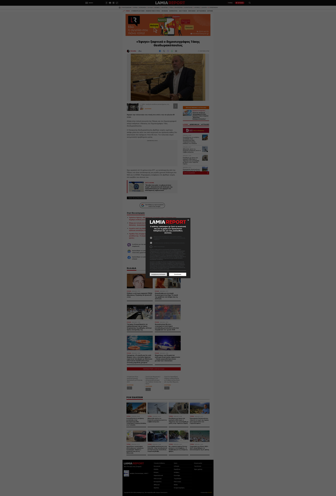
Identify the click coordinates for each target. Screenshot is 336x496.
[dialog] (168, 248)
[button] (168, 246)
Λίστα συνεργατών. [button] (168, 259)
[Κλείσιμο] (188, 220)
